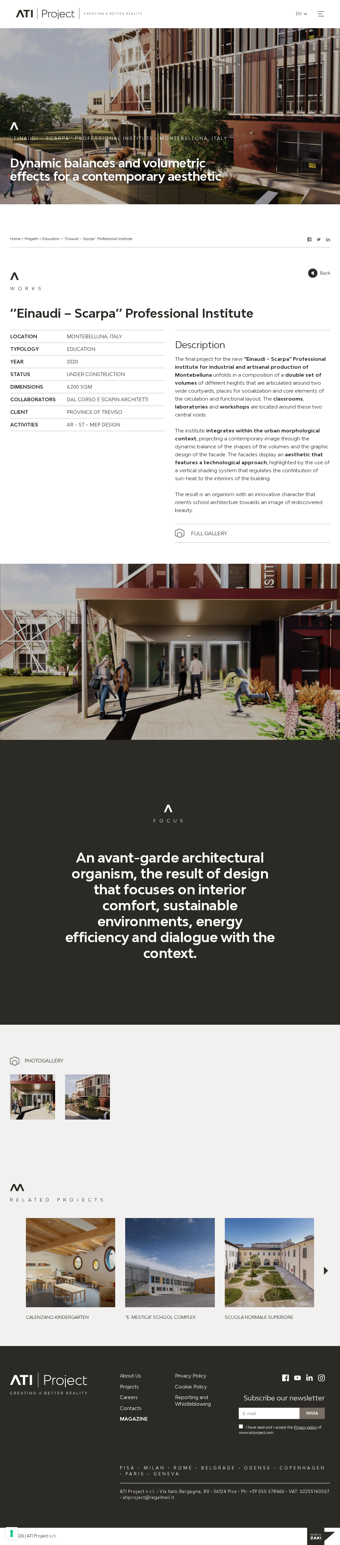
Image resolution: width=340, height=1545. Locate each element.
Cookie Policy (191, 1386)
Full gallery (209, 533)
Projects (129, 1386)
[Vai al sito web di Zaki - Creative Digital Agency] (321, 1536)
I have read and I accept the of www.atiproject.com (280, 1430)
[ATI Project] (60, 1383)
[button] (321, 14)
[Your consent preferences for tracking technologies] (11, 1533)
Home (15, 238)
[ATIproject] (79, 13)
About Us (130, 1376)
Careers (129, 1397)
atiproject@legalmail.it (148, 1497)
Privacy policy (305, 1427)
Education (50, 238)
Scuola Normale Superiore (259, 1317)
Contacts (130, 1408)
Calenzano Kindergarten (57, 1317)
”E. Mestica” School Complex (160, 1317)
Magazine (134, 1419)
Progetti (31, 238)
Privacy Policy (190, 1376)
